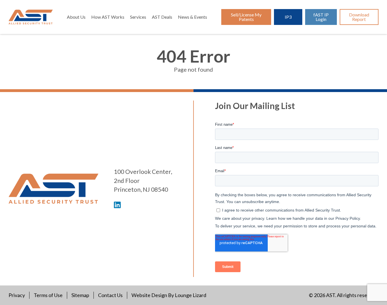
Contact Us (110, 295)
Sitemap (80, 295)
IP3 (288, 17)
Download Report (359, 17)
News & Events (192, 17)
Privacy (16, 295)
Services (138, 17)
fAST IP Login (321, 17)
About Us (76, 17)
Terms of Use (48, 295)
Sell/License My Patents (246, 17)
